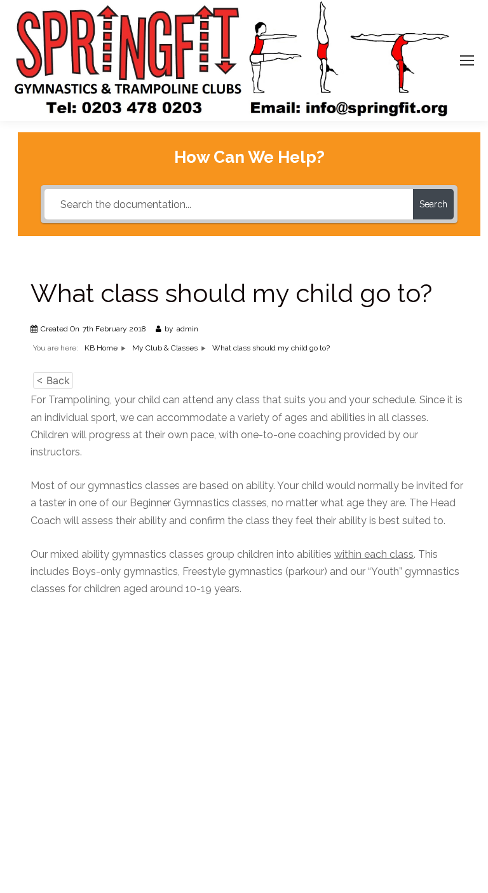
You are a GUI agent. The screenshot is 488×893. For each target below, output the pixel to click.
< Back (53, 380)
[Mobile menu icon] (467, 60)
